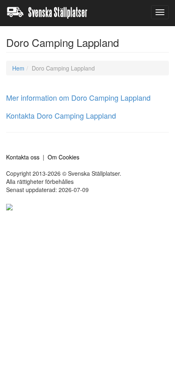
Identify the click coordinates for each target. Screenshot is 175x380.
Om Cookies (63, 157)
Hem (18, 68)
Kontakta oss (22, 157)
